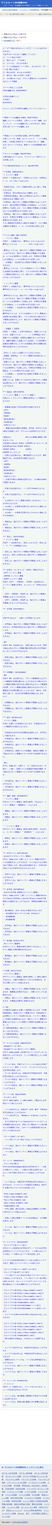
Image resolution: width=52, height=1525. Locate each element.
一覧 (9, 14)
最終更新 (16, 14)
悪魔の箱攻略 (7, 1504)
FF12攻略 (36, 1495)
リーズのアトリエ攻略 (37, 1483)
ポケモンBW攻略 (25, 1473)
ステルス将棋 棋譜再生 (33, 1510)
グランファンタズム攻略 (17, 1483)
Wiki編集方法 (9, 41)
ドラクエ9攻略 (24, 1495)
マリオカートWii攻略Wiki (14, 2)
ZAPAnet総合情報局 (10, 10)
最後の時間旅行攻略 (22, 1504)
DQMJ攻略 (9, 1489)
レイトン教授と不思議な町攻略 (35, 1501)
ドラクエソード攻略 (15, 1492)
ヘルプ (27, 14)
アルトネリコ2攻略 (28, 1479)
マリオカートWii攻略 (32, 1498)
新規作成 (46, 14)
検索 (22, 14)
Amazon (21, 1513)
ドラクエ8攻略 (11, 1495)
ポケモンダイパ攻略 (13, 1476)
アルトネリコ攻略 (12, 1479)
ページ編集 (38, 14)
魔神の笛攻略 (37, 1504)
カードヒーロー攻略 (29, 1507)
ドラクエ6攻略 (30, 1492)
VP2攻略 (17, 1486)
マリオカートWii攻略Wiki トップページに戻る (24, 1467)
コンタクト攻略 (13, 1507)
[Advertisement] (26, 23)
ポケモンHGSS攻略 (9, 1473)
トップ (4, 14)
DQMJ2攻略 (20, 1489)
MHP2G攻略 (16, 1501)
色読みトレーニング (14, 1510)
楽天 (27, 1513)
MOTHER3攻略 (17, 1498)
